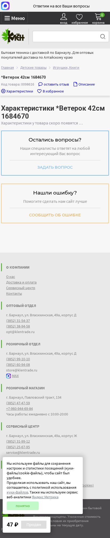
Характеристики (19, 91)
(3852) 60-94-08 (18, 364)
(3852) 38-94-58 (18, 326)
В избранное (53, 91)
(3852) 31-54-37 (18, 320)
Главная (7, 67)
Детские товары (33, 67)
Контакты (14, 293)
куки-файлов (17, 492)
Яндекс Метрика (45, 497)
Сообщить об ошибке (55, 215)
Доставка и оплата (21, 282)
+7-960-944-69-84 (19, 408)
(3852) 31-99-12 (18, 441)
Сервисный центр (20, 287)
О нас (10, 276)
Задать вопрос (55, 167)
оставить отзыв (56, 84)
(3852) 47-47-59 (18, 403)
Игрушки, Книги (66, 67)
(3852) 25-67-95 (18, 446)
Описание (86, 84)
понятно (23, 505)
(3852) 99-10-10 (18, 359)
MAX (15, 375)
